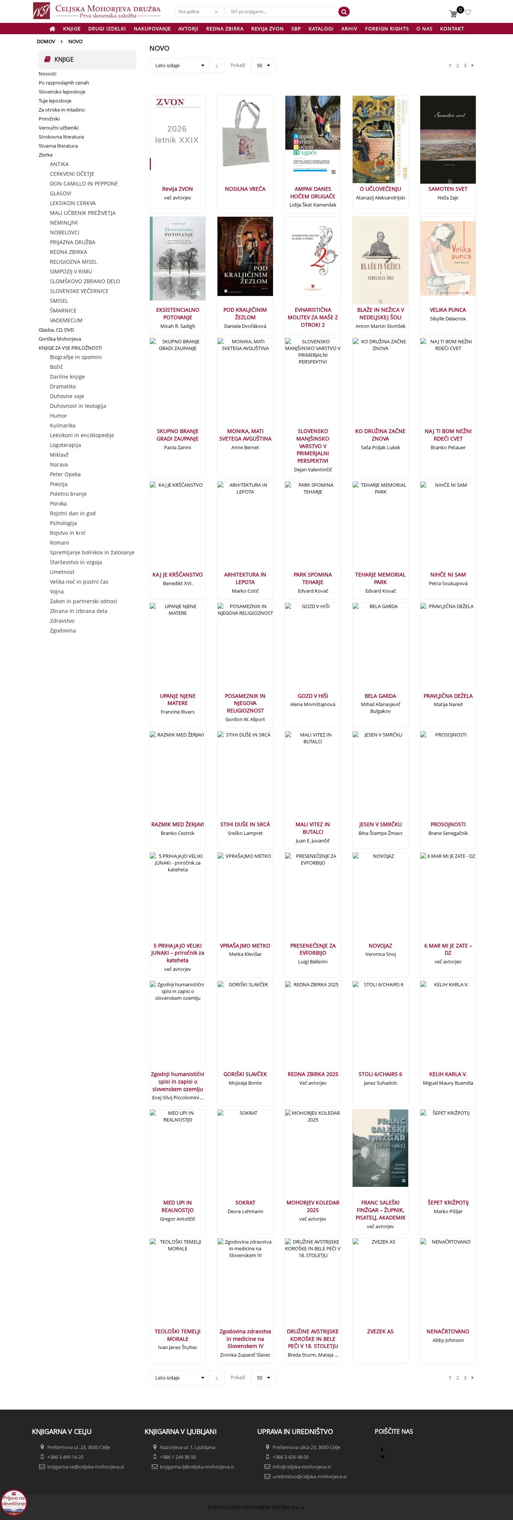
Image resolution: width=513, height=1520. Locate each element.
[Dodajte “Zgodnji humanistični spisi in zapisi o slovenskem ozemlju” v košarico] (165, 1028)
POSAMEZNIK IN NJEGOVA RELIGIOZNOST (245, 703)
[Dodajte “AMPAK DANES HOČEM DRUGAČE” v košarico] (300, 143)
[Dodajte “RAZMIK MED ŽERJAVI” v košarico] (165, 778)
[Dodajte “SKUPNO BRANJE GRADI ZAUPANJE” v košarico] (165, 385)
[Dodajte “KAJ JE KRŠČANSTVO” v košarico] (165, 528)
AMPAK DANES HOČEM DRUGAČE (312, 192)
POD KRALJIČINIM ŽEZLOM (245, 313)
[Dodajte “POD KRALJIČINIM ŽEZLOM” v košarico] (233, 264)
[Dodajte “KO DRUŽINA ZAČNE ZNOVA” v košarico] (368, 385)
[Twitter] (382, 1456)
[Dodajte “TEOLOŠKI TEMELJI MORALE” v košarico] (165, 1285)
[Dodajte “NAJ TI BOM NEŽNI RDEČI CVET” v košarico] (436, 385)
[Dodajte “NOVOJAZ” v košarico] (368, 900)
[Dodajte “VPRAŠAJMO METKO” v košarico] (233, 900)
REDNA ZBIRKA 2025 (313, 1074)
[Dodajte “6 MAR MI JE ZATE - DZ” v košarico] (436, 900)
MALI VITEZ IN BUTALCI (313, 828)
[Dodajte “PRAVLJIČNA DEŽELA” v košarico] (436, 650)
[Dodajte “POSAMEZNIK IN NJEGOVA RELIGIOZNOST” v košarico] (233, 650)
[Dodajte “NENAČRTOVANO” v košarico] (436, 1285)
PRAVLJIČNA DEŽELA (448, 695)
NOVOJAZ (380, 945)
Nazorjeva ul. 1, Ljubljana (187, 1447)
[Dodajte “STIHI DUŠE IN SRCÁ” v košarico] (233, 778)
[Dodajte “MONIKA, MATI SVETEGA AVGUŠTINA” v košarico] (233, 385)
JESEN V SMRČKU (380, 824)
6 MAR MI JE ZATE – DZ (448, 949)
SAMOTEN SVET (448, 188)
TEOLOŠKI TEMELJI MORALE (178, 1335)
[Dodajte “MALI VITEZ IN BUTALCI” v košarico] (300, 778)
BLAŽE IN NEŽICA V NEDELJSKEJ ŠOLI (380, 313)
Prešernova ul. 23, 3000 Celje (78, 1447)
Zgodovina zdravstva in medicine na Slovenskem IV (245, 1339)
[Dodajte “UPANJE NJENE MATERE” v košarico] (165, 650)
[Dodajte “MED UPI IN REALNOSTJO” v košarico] (165, 1156)
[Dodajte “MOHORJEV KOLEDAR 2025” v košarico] (300, 1156)
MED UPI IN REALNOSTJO (177, 1206)
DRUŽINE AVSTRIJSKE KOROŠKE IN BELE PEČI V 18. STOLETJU (313, 1339)
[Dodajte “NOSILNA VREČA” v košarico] (233, 143)
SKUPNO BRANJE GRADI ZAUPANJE (178, 434)
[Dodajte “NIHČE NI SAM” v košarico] (436, 528)
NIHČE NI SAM (448, 574)
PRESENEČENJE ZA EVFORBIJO (313, 949)
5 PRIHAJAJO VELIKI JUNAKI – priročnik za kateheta (177, 953)
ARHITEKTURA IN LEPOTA (245, 578)
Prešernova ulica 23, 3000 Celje (306, 1447)
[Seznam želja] (468, 13)
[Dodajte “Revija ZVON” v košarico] (165, 143)
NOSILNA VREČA (245, 188)
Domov (46, 41)
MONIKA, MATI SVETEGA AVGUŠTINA (245, 434)
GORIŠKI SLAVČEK (245, 1074)
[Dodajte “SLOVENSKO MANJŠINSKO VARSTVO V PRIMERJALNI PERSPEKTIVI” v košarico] (300, 385)
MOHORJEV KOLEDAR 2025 (313, 1206)
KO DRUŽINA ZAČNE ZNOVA (380, 434)
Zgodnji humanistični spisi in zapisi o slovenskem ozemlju (177, 1081)
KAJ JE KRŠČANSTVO (177, 574)
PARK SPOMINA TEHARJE (313, 578)
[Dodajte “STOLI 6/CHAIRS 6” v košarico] (368, 1028)
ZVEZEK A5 (380, 1331)
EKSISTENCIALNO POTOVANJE (177, 313)
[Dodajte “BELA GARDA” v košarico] (368, 650)
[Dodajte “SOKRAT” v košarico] (233, 1156)
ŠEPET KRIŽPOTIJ (448, 1202)
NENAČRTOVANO (448, 1331)
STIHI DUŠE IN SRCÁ (245, 824)
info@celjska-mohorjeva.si (302, 1466)
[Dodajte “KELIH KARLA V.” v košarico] (436, 1028)
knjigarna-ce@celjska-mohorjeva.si (85, 1466)
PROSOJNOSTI (448, 824)
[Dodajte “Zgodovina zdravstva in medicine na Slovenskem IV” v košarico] (233, 1285)
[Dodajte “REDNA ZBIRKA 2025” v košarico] (300, 1028)
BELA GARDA (380, 695)
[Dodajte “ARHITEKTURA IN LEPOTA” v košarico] (233, 528)
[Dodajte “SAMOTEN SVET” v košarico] (436, 143)
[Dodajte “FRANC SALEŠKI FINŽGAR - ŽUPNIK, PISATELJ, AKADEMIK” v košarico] (368, 1156)
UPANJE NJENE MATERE (178, 699)
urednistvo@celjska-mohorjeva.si (310, 1476)
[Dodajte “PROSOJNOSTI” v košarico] (436, 778)
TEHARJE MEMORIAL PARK (380, 578)
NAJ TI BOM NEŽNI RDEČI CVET (448, 434)
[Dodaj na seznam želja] (186, 143)
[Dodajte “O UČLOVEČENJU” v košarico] (368, 143)
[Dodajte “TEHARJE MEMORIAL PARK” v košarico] (368, 528)
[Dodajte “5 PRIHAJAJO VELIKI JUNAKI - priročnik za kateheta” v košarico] (165, 900)
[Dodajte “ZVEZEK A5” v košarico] (368, 1285)
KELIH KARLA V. (448, 1074)
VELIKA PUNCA (448, 309)
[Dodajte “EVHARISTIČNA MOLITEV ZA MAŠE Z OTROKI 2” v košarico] (300, 264)
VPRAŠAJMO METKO (245, 945)
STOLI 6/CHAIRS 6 (380, 1074)
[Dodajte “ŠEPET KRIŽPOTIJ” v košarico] (436, 1156)
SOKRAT (245, 1202)
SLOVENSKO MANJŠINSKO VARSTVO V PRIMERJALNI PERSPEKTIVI (312, 445)
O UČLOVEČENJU (380, 188)
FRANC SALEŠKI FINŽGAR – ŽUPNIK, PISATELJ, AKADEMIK (381, 1210)
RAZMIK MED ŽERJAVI (177, 824)
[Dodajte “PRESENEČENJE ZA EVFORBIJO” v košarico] (300, 900)
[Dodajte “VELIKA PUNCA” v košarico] (436, 264)
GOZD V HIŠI (313, 695)
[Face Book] (381, 1449)
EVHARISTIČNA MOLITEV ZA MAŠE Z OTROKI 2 (313, 317)
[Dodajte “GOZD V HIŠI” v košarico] (300, 650)
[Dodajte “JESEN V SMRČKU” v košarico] (368, 778)
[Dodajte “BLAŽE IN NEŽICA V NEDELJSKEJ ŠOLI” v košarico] (368, 264)
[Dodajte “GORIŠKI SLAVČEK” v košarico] (233, 1028)
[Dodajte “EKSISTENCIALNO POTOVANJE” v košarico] (165, 264)
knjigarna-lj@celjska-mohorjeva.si (197, 1466)
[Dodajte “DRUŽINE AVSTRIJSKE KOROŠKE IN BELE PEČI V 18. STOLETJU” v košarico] (300, 1285)
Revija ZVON (177, 188)
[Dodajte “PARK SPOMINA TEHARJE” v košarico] (300, 528)
